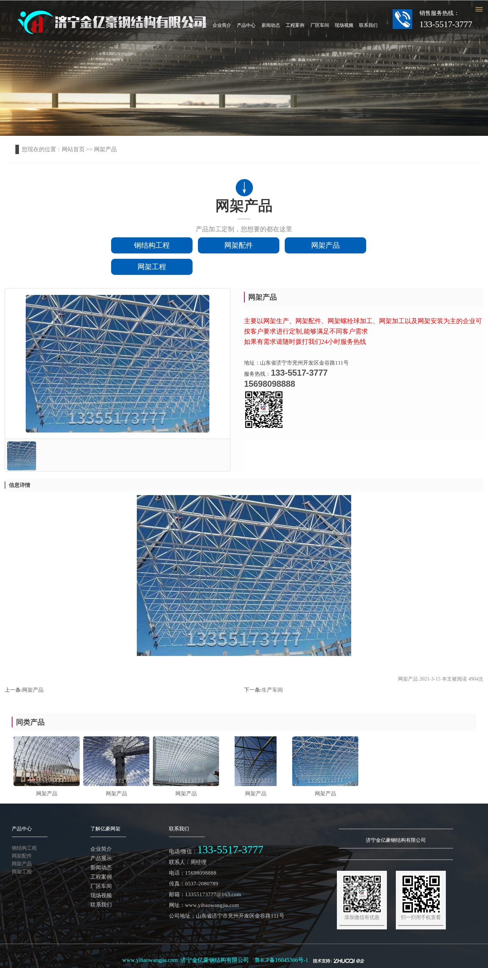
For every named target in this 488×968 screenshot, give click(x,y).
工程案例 (295, 25)
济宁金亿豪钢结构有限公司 (214, 960)
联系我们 (368, 25)
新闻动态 (271, 25)
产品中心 (246, 25)
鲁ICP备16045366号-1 (281, 960)
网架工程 (152, 267)
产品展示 (101, 858)
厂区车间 (319, 25)
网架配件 (238, 245)
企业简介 (222, 25)
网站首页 (197, 25)
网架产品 (325, 245)
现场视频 (344, 25)
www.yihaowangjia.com (150, 960)
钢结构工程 (152, 245)
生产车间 (272, 690)
